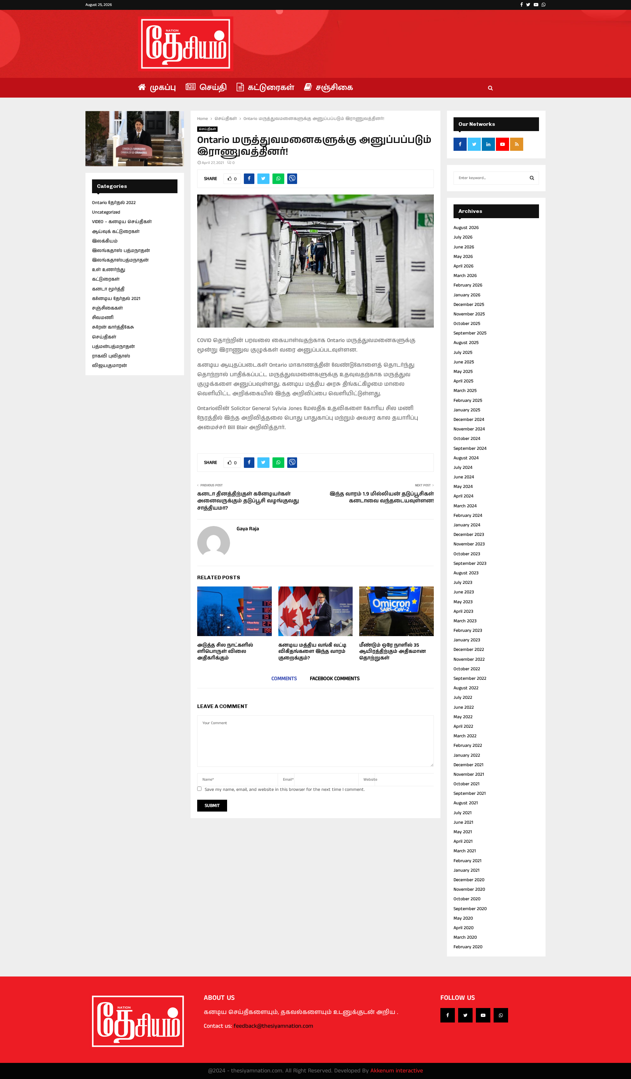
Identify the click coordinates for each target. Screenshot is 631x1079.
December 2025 (469, 304)
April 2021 (463, 841)
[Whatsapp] (501, 1015)
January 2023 (467, 640)
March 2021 (465, 851)
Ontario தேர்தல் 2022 (114, 202)
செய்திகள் (207, 129)
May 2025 (463, 371)
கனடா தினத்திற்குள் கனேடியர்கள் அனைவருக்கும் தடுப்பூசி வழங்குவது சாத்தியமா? (248, 501)
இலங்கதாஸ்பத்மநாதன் (120, 260)
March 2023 (465, 621)
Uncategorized (106, 212)
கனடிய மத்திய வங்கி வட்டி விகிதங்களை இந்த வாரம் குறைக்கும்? (312, 651)
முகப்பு (162, 87)
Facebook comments (335, 678)
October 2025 (467, 323)
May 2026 (463, 256)
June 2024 (464, 477)
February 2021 (467, 861)
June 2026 (464, 247)
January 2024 (467, 525)
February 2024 (468, 515)
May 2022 (463, 717)
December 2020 (469, 880)
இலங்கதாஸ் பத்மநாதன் (121, 250)
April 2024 (463, 496)
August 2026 (466, 227)
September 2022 (470, 678)
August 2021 (466, 803)
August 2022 (466, 688)
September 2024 (470, 448)
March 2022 (465, 736)
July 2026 (463, 237)
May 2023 (463, 602)
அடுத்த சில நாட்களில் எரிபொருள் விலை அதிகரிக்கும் (225, 651)
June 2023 (464, 592)
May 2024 (463, 486)
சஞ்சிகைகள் (107, 308)
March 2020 (465, 937)
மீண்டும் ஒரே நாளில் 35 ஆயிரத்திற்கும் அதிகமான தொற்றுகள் (392, 651)
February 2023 (468, 630)
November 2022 (469, 659)
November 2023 (469, 544)
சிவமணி (102, 317)
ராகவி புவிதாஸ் (111, 356)
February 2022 (468, 745)
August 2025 (466, 342)
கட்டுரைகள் (269, 87)
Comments (284, 678)
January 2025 (467, 410)
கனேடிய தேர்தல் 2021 (116, 298)
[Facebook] (447, 1015)
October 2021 (466, 784)
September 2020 (470, 909)
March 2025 (465, 390)
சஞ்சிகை (333, 87)
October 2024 (467, 438)
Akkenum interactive (396, 1071)
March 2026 (465, 275)
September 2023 (470, 563)
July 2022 (463, 697)
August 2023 (466, 573)
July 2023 (463, 582)
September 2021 (470, 793)
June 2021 (463, 822)
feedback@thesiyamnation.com (273, 1026)
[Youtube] (483, 1015)
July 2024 (463, 467)
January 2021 (466, 870)
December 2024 (469, 419)
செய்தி (212, 87)
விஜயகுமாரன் (109, 365)
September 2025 (470, 333)
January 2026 (467, 295)
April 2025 (463, 381)
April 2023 (463, 611)
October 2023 (467, 554)
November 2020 (469, 889)
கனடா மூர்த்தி (108, 289)
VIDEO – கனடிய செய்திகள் (122, 221)
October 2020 (467, 899)
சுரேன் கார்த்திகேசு (113, 327)
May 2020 (463, 918)
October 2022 (467, 669)
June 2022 (464, 707)
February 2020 (468, 947)
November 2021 (469, 774)
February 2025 (468, 400)
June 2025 (464, 362)
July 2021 (463, 813)
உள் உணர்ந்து (108, 269)
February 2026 (468, 285)
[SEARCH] (532, 178)
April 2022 (463, 726)
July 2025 (463, 352)
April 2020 (464, 928)
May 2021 (463, 832)
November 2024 (469, 429)
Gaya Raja (248, 529)
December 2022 (469, 649)
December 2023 (469, 534)
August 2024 (466, 458)
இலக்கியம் (105, 241)
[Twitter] (465, 1015)
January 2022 (467, 755)
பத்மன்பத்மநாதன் (113, 346)
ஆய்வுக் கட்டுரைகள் (116, 231)
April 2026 (464, 266)
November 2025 (469, 314)
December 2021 (468, 765)
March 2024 (465, 506)
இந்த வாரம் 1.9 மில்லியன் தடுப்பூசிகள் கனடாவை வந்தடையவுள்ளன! (382, 497)
